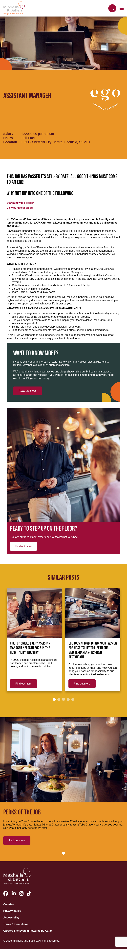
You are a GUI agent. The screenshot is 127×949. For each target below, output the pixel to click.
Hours (8, 138)
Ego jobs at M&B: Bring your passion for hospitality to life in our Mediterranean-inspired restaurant (92, 650)
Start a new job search (20, 202)
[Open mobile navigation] (122, 8)
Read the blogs (28, 390)
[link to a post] (34, 613)
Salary (8, 134)
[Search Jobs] (112, 8)
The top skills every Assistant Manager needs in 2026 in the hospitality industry (31, 648)
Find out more (23, 546)
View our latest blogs (20, 207)
